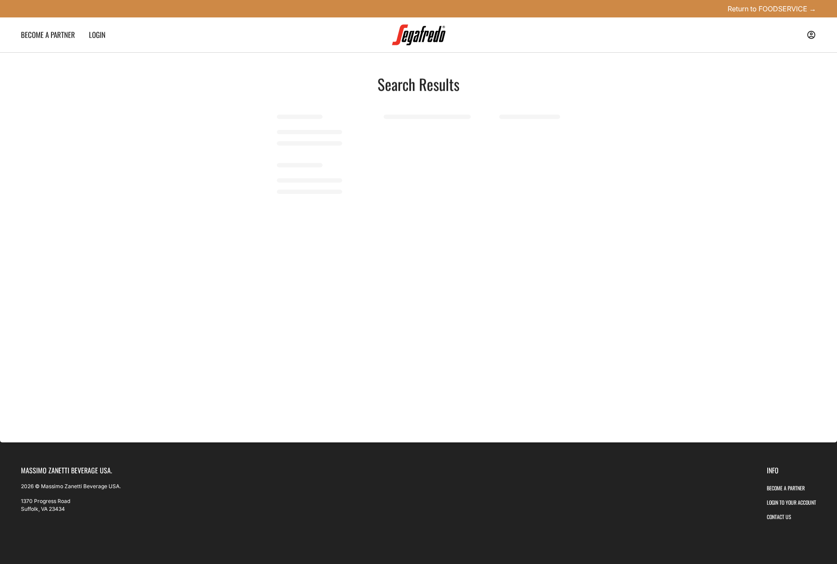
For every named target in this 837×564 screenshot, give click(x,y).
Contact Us (779, 516)
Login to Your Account (791, 502)
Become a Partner (786, 488)
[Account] (811, 35)
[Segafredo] (419, 34)
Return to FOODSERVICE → (772, 8)
